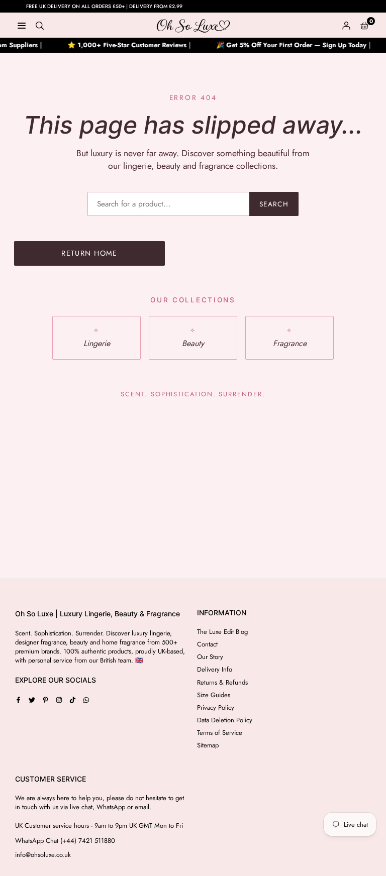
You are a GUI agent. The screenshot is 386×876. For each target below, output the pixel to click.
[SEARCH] (40, 25)
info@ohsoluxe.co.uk (43, 854)
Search (273, 204)
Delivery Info (214, 669)
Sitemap (208, 745)
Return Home (89, 253)
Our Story (210, 657)
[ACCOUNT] (346, 25)
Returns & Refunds (222, 682)
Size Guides (213, 695)
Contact (207, 644)
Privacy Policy (215, 707)
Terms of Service (219, 732)
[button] (364, 25)
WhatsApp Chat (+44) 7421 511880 (65, 840)
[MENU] (22, 25)
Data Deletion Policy (224, 720)
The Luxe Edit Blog (222, 631)
